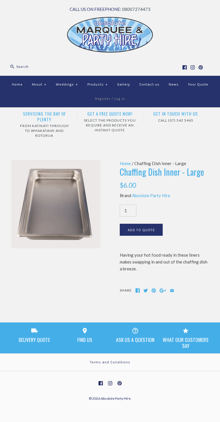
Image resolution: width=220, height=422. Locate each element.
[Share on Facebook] (137, 290)
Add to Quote (141, 230)
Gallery (123, 84)
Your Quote (198, 84)
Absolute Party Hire (151, 195)
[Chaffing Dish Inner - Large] (55, 163)
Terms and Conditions (110, 362)
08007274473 (136, 9)
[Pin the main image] (154, 290)
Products (97, 84)
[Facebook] (184, 67)
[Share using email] (172, 290)
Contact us (149, 84)
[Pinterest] (201, 67)
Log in (119, 99)
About (39, 84)
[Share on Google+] (163, 290)
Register (102, 99)
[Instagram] (192, 67)
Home (17, 84)
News (174, 84)
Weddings (67, 84)
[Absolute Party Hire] (110, 20)
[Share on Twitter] (146, 290)
